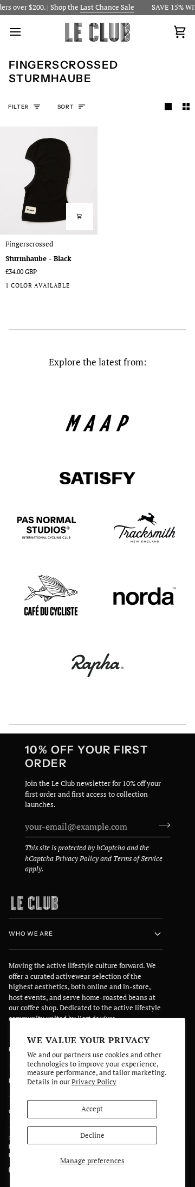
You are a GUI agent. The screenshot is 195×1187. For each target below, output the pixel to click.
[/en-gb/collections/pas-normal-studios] (46, 527)
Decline (92, 1135)
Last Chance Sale (102, 7)
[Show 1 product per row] (168, 106)
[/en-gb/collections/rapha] (97, 665)
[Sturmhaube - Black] (49, 180)
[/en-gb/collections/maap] (97, 423)
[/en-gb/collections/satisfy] (97, 478)
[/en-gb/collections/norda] (144, 596)
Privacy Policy (94, 1081)
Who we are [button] (31, 933)
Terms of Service (137, 858)
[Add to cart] (79, 216)
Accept (92, 1108)
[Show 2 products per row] (186, 106)
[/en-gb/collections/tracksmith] (144, 527)
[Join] (161, 825)
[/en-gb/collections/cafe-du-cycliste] (50, 596)
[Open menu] (25, 32)
